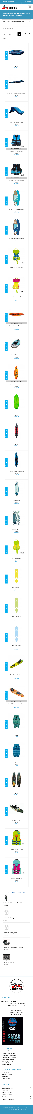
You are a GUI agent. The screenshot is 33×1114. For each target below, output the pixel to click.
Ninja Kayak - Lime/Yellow (16, 674)
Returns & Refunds (7, 1074)
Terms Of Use (6, 1078)
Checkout (18, 3)
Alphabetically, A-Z (8, 28)
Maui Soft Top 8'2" (16, 616)
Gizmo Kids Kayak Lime (16, 413)
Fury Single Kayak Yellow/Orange (16, 384)
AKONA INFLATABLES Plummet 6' (16, 122)
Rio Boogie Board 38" (16, 733)
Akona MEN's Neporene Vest (16, 151)
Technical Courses (7, 1097)
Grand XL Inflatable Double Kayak (16, 471)
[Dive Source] (8, 7)
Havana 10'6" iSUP (16, 500)
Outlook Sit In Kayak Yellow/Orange (16, 703)
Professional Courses (8, 1099)
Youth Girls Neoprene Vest (16, 878)
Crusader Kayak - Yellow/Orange (16, 325)
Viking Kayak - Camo (16, 820)
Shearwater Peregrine (10, 918)
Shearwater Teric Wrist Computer (13, 948)
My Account (11, 3)
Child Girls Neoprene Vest (16, 296)
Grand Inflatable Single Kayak (16, 442)
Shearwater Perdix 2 (9, 962)
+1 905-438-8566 (27, 1)
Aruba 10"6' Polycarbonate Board (16, 209)
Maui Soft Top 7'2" (16, 587)
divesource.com (17, 1014)
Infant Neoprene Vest (16, 558)
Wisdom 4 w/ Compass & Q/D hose (14, 903)
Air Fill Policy (5, 1072)
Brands (4, 38)
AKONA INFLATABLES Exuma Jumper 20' (16, 64)
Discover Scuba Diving (8, 1088)
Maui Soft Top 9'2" (16, 645)
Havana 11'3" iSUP (16, 529)
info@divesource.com (17, 1012)
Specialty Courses (7, 1094)
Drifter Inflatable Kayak (16, 354)
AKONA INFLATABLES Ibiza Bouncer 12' (16, 93)
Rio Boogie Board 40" (16, 762)
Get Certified (5, 1090)
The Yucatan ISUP (16, 791)
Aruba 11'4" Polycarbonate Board (16, 238)
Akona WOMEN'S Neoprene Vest (16, 180)
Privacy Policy (5, 1076)
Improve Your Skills (7, 1092)
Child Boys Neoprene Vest (16, 267)
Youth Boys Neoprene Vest (16, 849)
